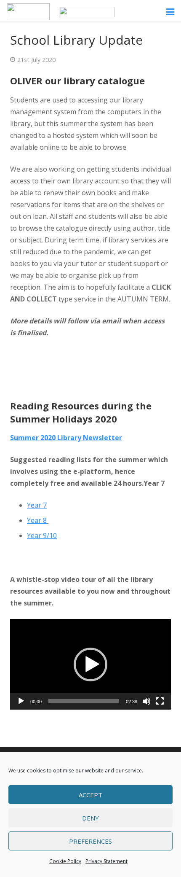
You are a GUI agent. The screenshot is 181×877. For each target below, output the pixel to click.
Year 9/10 (42, 535)
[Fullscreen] (160, 701)
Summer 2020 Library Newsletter (66, 437)
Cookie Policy (65, 861)
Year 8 (37, 520)
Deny (90, 818)
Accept (90, 795)
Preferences (90, 841)
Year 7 (37, 505)
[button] (90, 664)
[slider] (83, 701)
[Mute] (146, 701)
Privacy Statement (106, 861)
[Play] (21, 701)
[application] (90, 664)
